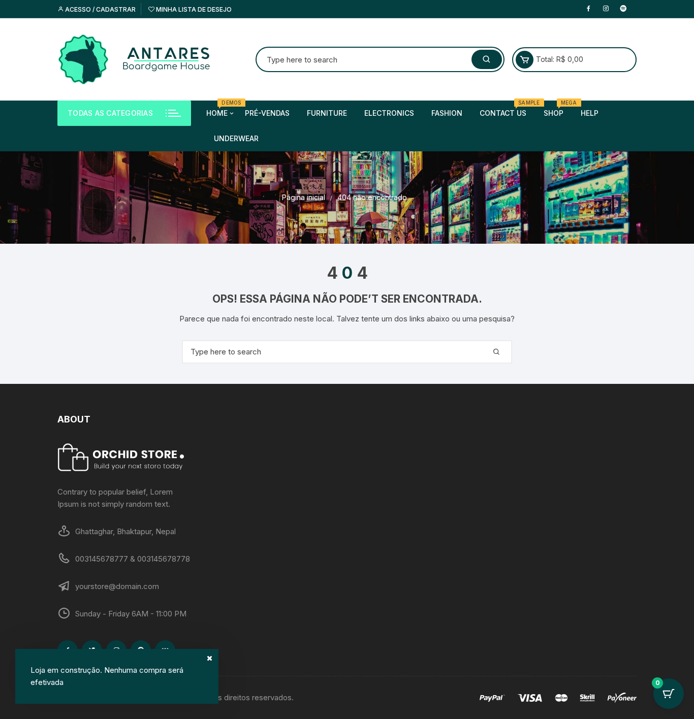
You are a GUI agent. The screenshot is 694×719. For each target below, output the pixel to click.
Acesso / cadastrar (100, 9)
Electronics (389, 113)
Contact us (507, 109)
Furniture (327, 113)
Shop (557, 109)
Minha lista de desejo (193, 9)
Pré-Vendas (267, 113)
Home (220, 109)
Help (589, 113)
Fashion (446, 113)
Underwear (236, 138)
